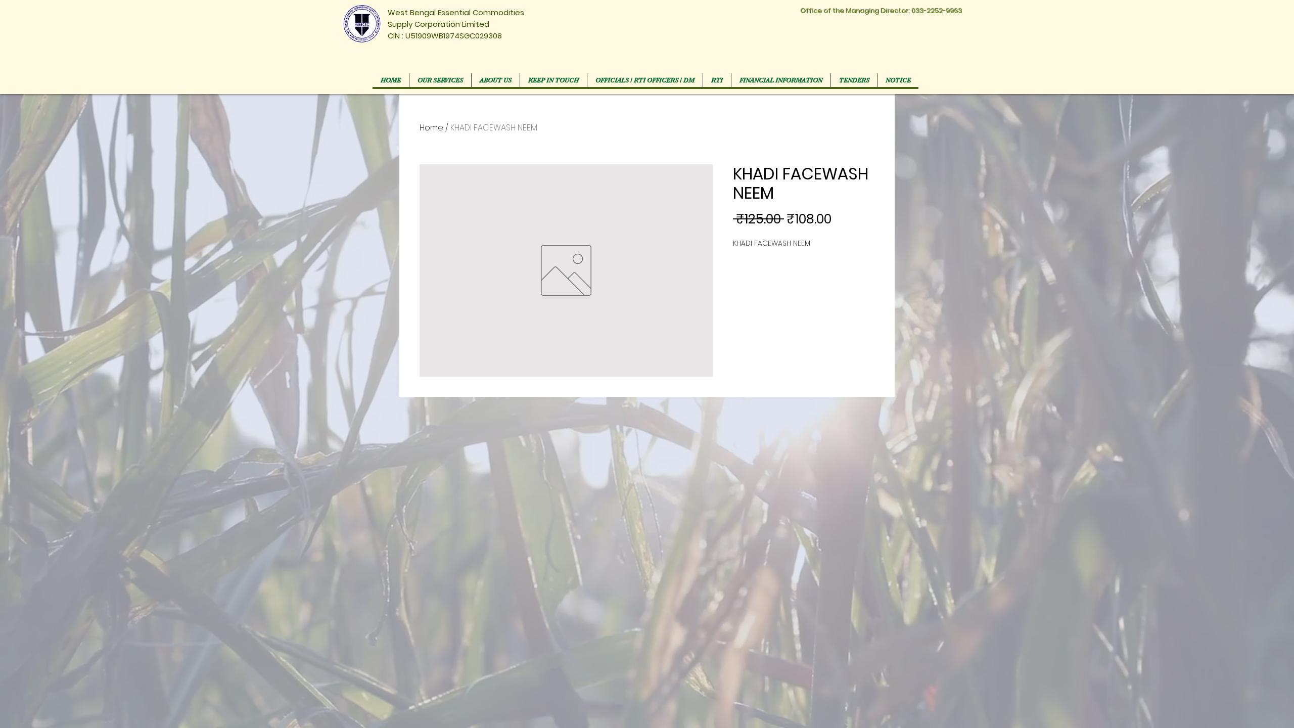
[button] (645, 80)
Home (431, 127)
